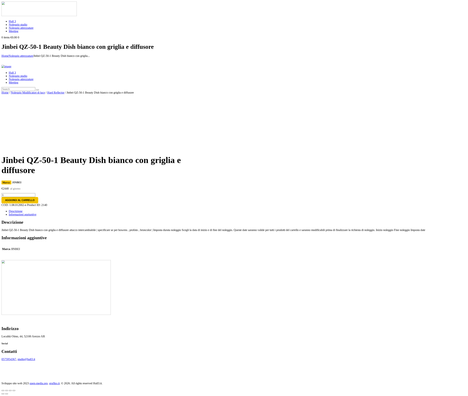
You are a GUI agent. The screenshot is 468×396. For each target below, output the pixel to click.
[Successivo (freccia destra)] (6, 393)
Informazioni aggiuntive (22, 214)
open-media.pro (39, 383)
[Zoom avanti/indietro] (13, 390)
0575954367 (8, 359)
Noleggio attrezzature (21, 55)
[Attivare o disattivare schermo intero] (10, 390)
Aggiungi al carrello (20, 200)
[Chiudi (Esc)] (2, 390)
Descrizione (15, 211)
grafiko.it (54, 383)
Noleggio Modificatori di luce (28, 92)
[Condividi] (6, 390)
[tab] (238, 211)
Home (5, 55)
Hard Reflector (55, 92)
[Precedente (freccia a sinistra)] (2, 393)
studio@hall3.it (26, 359)
